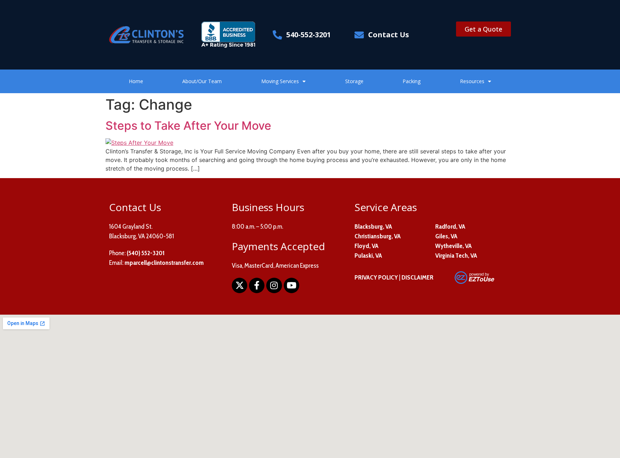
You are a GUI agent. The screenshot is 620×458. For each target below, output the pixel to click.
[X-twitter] (239, 285)
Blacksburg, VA (373, 226)
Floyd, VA (366, 246)
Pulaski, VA (368, 255)
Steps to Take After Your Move (188, 126)
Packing (412, 81)
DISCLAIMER (417, 277)
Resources (472, 81)
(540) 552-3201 (146, 253)
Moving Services (280, 81)
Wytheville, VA (453, 246)
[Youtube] (291, 285)
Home (136, 81)
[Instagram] (274, 285)
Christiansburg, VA (377, 236)
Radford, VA (450, 226)
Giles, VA (446, 236)
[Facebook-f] (256, 285)
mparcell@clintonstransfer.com (164, 263)
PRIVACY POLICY (376, 277)
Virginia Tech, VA (456, 255)
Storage (354, 81)
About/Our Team (202, 81)
